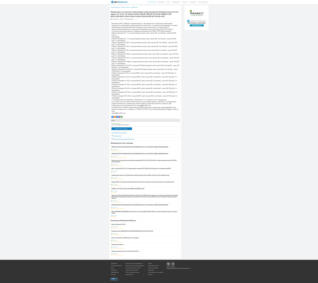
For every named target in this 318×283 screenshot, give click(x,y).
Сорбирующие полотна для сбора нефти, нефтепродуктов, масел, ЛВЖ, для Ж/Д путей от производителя (140, 175)
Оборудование (176, 2)
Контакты (113, 274)
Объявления (161, 2)
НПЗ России (114, 270)
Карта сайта (151, 270)
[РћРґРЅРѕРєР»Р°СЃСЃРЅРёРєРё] (115, 117)
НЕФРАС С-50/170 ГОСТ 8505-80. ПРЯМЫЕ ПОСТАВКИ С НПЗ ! (128, 188)
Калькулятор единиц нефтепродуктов (135, 265)
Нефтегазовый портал (153, 265)
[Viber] (119, 117)
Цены (168, 2)
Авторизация (153, 1)
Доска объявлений (115, 7)
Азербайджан (134, 7)
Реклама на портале (153, 267)
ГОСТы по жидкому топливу (132, 272)
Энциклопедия (129, 274)
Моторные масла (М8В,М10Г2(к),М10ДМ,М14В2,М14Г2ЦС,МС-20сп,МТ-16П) (132, 231)
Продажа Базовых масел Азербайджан (123, 139)
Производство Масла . (117, 244)
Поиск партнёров (203, 2)
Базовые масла (117, 135)
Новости (150, 263)
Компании (185, 2)
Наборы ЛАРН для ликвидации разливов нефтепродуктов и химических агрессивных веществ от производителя (142, 181)
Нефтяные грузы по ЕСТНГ (132, 270)
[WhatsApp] (122, 117)
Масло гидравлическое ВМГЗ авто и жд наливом (125, 237)
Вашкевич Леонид (116, 123)
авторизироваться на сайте (119, 132)
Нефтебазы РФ (114, 272)
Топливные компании (116, 265)
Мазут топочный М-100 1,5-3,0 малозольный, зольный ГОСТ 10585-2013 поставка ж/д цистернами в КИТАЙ (141, 168)
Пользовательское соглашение (155, 272)
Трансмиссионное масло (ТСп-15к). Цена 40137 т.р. (125, 251)
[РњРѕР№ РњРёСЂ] (117, 117)
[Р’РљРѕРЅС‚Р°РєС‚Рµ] (112, 117)
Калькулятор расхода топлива (133, 267)
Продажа (123, 7)
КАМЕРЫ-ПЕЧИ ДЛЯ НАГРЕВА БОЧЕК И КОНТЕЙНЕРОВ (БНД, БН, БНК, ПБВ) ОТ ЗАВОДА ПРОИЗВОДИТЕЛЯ (139, 147)
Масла (128, 7)
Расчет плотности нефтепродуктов (134, 263)
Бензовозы (193, 2)
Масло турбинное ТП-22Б (118, 224)
